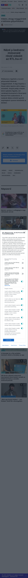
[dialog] (14, 289)
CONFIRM (8, 340)
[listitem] (14, 259)
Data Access (14, 345)
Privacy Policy (22, 345)
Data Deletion (5, 345)
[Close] (25, 232)
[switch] (22, 263)
